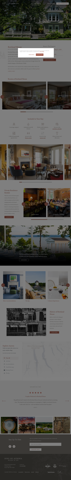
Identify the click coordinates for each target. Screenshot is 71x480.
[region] (36, 53)
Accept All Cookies (39, 54)
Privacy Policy (42, 51)
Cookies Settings (31, 54)
